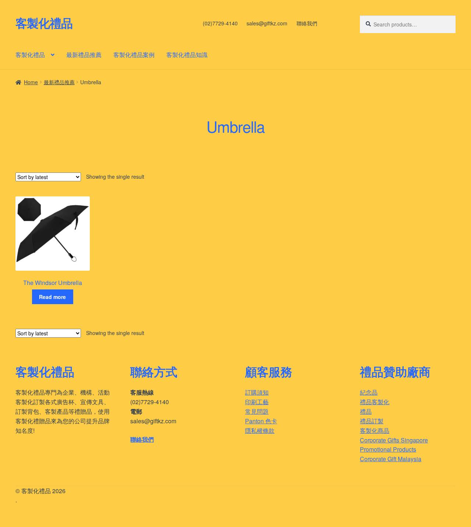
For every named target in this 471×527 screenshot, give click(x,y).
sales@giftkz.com (267, 23)
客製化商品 (374, 430)
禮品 (366, 411)
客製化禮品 (43, 22)
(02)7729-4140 (220, 23)
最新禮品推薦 (84, 54)
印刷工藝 (257, 402)
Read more (52, 296)
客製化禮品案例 (134, 54)
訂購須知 (257, 392)
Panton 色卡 (261, 421)
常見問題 (257, 411)
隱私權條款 (260, 430)
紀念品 (369, 392)
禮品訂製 (371, 421)
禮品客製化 (374, 402)
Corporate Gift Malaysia (390, 459)
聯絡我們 (307, 23)
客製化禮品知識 (187, 54)
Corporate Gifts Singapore (394, 440)
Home (31, 82)
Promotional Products (388, 449)
